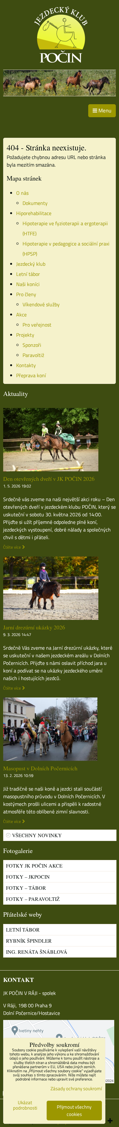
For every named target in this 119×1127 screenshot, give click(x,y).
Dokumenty (35, 203)
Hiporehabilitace (33, 213)
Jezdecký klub (30, 264)
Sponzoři (32, 345)
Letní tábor (28, 274)
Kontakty (26, 365)
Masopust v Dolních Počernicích (40, 768)
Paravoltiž (33, 355)
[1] (59, 94)
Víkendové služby (41, 304)
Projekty (25, 335)
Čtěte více (12, 547)
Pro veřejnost (37, 324)
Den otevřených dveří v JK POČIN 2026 (49, 478)
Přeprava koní (31, 375)
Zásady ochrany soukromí (76, 1088)
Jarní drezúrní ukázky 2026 (34, 627)
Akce (21, 314)
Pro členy (26, 294)
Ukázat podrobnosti (25, 1105)
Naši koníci (28, 284)
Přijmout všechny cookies (74, 1110)
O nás (22, 193)
